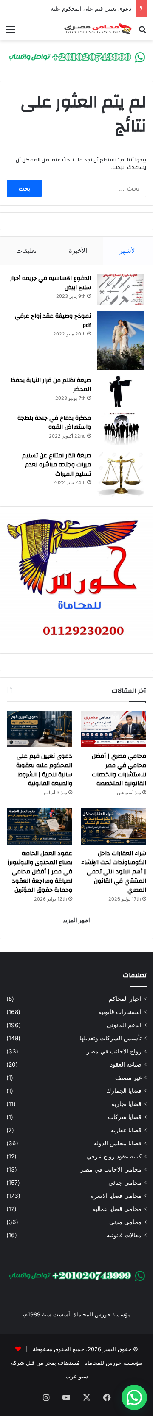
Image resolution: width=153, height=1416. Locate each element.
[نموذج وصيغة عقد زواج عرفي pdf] (120, 340)
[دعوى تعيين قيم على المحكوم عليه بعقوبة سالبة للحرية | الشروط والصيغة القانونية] (39, 729)
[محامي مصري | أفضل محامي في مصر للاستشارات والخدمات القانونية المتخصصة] (113, 729)
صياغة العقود (126, 1064)
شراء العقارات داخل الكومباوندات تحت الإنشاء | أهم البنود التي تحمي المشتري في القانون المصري (113, 871)
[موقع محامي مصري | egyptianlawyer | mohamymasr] (98, 28)
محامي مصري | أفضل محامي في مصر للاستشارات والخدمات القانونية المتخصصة (119, 770)
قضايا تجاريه (126, 1103)
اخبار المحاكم (125, 998)
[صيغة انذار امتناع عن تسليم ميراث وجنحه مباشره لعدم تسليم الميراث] (120, 474)
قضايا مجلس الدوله (118, 1143)
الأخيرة (78, 251)
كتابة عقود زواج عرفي (114, 1156)
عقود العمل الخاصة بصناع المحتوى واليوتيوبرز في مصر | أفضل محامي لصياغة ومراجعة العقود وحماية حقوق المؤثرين (40, 871)
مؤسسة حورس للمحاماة (112, 1362)
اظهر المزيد (76, 920)
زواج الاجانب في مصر (114, 1051)
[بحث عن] (142, 32)
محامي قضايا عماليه (117, 1208)
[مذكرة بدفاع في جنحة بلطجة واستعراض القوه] (120, 429)
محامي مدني (125, 1222)
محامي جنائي (125, 1182)
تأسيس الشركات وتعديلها (110, 1038)
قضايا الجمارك (124, 1090)
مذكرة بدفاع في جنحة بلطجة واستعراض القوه (54, 423)
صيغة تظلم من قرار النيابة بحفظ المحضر (51, 385)
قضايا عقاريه (126, 1130)
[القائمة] (10, 32)
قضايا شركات (125, 1117)
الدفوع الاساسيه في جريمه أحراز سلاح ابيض (50, 283)
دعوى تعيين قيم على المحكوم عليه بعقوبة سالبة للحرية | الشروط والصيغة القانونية (44, 770)
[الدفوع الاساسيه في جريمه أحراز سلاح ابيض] (120, 289)
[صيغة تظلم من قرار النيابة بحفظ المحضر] (120, 391)
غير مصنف (128, 1077)
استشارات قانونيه (120, 1012)
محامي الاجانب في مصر (111, 1169)
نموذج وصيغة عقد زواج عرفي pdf (53, 320)
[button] (134, 1397)
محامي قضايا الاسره (116, 1195)
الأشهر (128, 251)
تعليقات (26, 251)
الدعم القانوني (124, 1025)
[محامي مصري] (76, 56)
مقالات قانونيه (124, 1235)
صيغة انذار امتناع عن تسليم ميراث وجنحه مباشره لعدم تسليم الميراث (56, 464)
